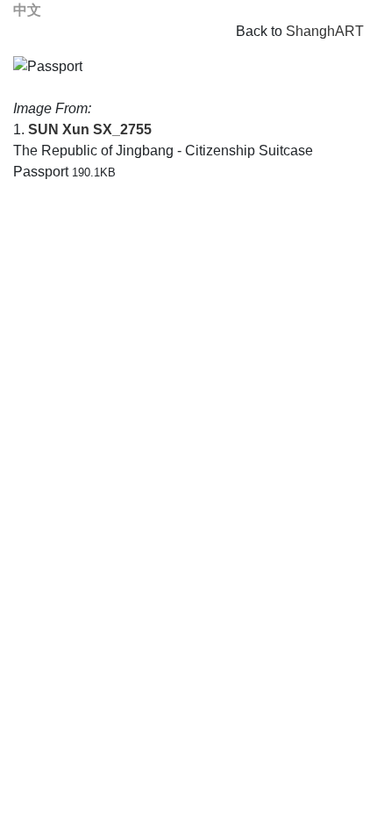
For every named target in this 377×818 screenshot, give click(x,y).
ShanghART (325, 31)
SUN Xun (58, 129)
